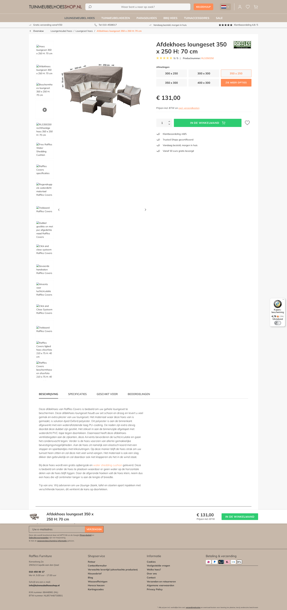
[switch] (277, 323)
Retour (91, 561)
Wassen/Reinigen (97, 581)
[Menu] (283, 300)
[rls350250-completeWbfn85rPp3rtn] (102, 91)
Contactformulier (97, 565)
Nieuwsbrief (94, 573)
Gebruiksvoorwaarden (39, 537)
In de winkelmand (204, 122)
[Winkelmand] (255, 6)
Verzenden (94, 529)
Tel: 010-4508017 (108, 24)
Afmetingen (162, 67)
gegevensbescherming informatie (52, 541)
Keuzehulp (203, 6)
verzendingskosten (193, 607)
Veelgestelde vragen (158, 565)
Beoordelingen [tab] (139, 394)
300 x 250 (171, 73)
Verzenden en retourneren (161, 581)
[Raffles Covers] (242, 48)
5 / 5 (176, 58)
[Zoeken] (90, 7)
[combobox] (137, 6)
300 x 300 (203, 73)
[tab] (77, 394)
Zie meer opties (236, 82)
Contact (151, 577)
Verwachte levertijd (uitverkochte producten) (113, 569)
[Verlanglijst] (247, 6)
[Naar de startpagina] (55, 6)
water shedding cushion (107, 465)
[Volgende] (145, 210)
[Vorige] (58, 210)
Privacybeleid (86, 535)
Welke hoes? (154, 569)
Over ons (152, 573)
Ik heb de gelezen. (51, 541)
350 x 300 (171, 82)
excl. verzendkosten (189, 107)
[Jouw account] (240, 6)
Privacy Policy (155, 589)
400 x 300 (203, 82)
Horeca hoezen (96, 585)
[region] (89, 210)
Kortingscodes (96, 589)
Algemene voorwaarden (160, 585)
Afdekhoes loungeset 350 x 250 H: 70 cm (119, 30)
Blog (90, 577)
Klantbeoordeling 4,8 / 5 (246, 24)
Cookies (151, 561)
